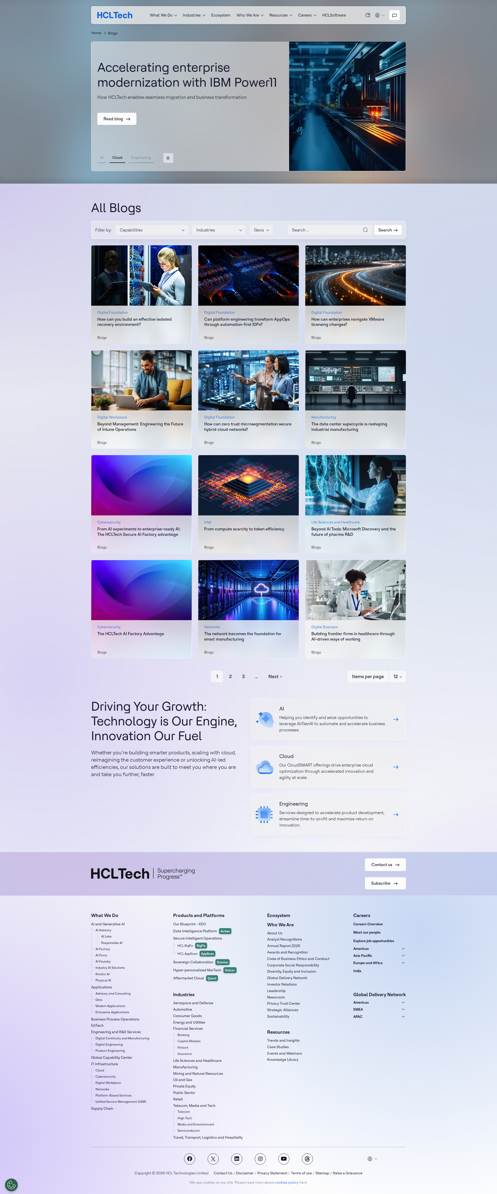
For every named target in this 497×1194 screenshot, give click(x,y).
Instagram (260, 1159)
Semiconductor (189, 1130)
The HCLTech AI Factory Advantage (130, 633)
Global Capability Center (111, 1057)
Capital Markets (189, 1041)
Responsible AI (111, 943)
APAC (357, 1016)
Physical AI (103, 980)
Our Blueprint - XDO (189, 924)
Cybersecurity (106, 1076)
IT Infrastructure (104, 1064)
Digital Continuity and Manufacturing (122, 1038)
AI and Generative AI (108, 924)
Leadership (276, 990)
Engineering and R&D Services (116, 1032)
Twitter (213, 1159)
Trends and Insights (283, 1040)
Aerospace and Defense (193, 1003)
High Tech (185, 1118)
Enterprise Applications (112, 1012)
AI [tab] (102, 157)
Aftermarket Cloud (194, 978)
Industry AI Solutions (110, 968)
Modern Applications (110, 1006)
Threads (307, 1159)
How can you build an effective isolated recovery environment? (134, 322)
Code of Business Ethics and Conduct (298, 958)
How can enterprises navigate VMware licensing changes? (347, 322)
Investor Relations (282, 984)
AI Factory (103, 949)
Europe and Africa (368, 962)
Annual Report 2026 (283, 945)
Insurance (185, 1054)
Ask (368, 15)
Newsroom (276, 997)
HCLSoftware (334, 15)
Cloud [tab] (117, 157)
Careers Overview (368, 924)
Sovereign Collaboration (200, 962)
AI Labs (106, 936)
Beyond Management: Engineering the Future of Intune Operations (140, 426)
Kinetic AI (102, 974)
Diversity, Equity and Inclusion (291, 971)
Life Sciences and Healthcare (197, 1060)
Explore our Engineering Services (329, 814)
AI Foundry (103, 961)
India (357, 970)
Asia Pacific (362, 955)
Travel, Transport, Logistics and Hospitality (208, 1137)
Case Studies (278, 1047)
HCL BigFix (192, 946)
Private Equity (184, 1086)
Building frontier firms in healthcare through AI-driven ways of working (353, 636)
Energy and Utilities (189, 1022)
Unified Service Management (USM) (121, 1101)
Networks (102, 1089)
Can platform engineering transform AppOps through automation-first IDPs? (247, 322)
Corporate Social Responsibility (293, 965)
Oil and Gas (182, 1079)
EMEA (358, 1009)
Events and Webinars (284, 1053)
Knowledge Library (282, 1059)
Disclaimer (245, 1173)
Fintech (183, 1047)
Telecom (184, 1112)
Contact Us (223, 1173)
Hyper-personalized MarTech (204, 970)
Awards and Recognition (287, 952)
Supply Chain (102, 1108)
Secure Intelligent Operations (197, 938)
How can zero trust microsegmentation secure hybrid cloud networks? (247, 426)
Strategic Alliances (282, 1010)
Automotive (182, 1009)
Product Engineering (110, 1051)
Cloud (100, 1070)
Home (96, 33)
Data (99, 1000)
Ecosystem (220, 15)
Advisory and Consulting (113, 993)
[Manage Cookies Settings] (11, 1184)
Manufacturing (185, 1067)
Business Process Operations (115, 1019)
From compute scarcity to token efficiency (244, 528)
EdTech (97, 1025)
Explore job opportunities (373, 940)
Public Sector (184, 1092)
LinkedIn (236, 1159)
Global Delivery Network (287, 977)
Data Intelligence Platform (201, 931)
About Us (274, 933)
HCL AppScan (196, 954)
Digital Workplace (108, 1083)
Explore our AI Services (329, 719)
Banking (183, 1035)
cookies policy (286, 1182)
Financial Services (188, 1028)
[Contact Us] (394, 15)
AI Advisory (103, 930)
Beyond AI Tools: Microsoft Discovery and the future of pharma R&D (353, 531)
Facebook (189, 1159)
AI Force (101, 955)
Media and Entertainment (196, 1124)
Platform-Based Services (113, 1095)
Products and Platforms (198, 915)
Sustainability (278, 1016)
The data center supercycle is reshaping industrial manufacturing (349, 426)
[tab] (168, 158)
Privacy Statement (272, 1173)
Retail (178, 1099)
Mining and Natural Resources (198, 1073)
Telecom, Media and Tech (194, 1105)
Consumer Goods (187, 1015)
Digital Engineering (109, 1044)
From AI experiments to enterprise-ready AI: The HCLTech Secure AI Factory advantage (138, 531)
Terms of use (301, 1173)
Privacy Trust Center (283, 1003)
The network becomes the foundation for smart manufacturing (242, 636)
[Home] (114, 15)
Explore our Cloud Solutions (329, 767)
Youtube (283, 1159)
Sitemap (322, 1173)
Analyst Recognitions (284, 939)
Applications (101, 987)
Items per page (368, 676)
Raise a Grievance (347, 1173)
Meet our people (367, 932)
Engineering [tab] (141, 157)
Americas (361, 948)
